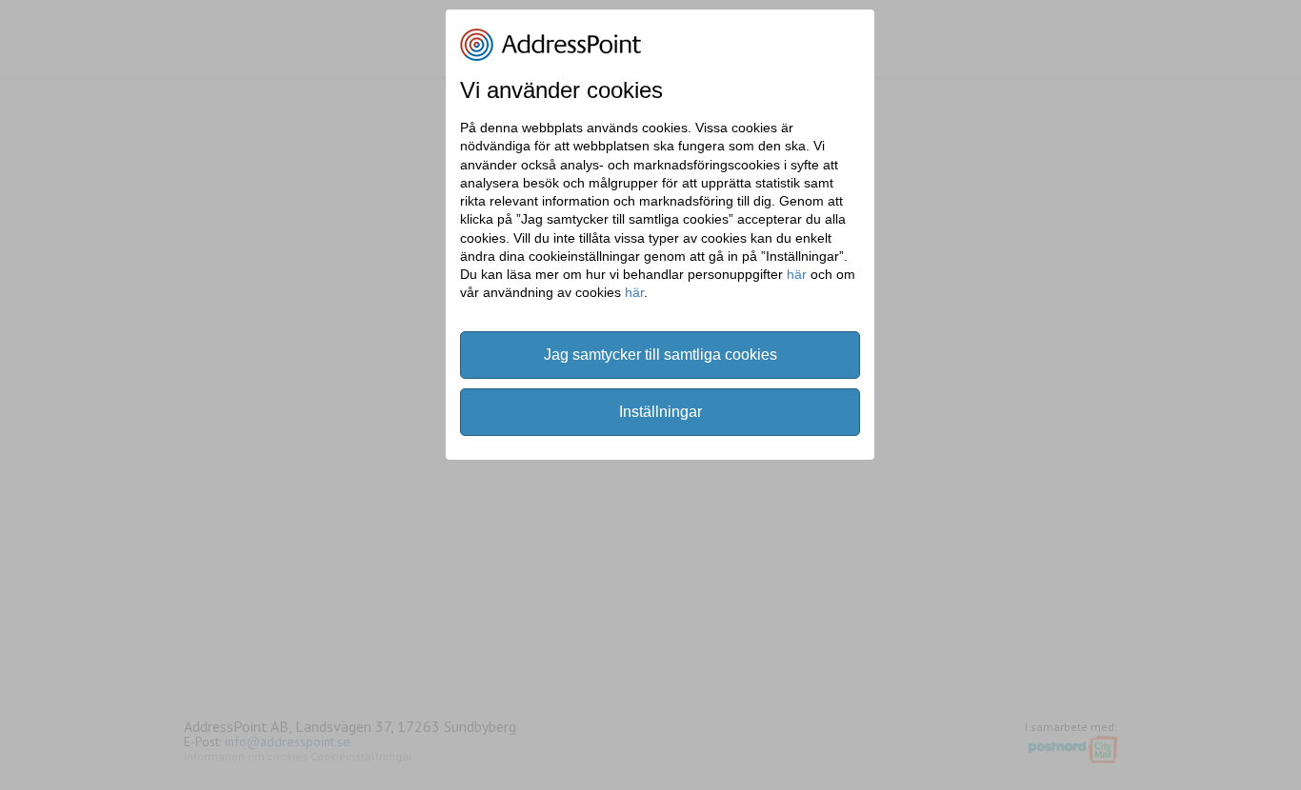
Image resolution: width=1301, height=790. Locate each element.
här (797, 274)
